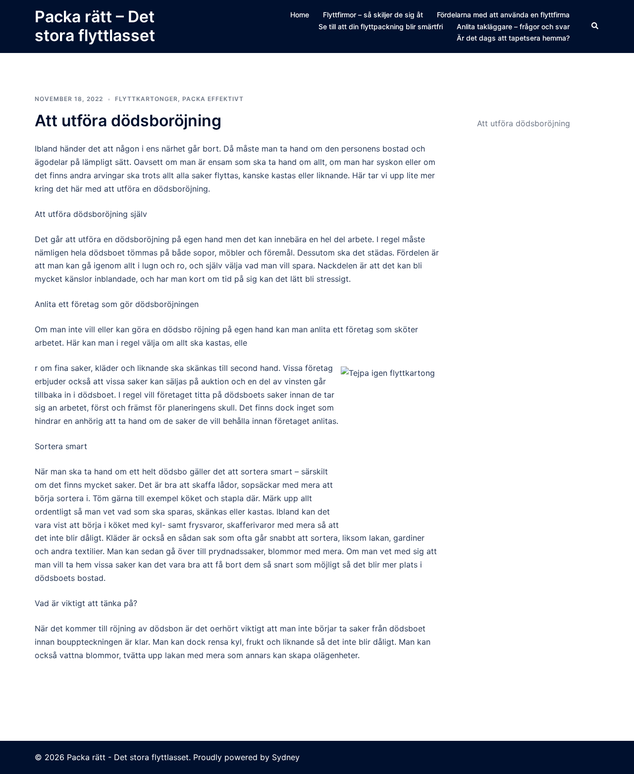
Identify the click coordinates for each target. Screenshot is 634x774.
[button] (595, 26)
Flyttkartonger (146, 99)
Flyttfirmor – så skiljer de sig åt (373, 14)
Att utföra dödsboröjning (128, 120)
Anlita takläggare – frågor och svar (513, 26)
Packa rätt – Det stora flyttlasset (95, 26)
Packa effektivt (213, 99)
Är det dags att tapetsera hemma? (513, 38)
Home (299, 14)
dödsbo (172, 471)
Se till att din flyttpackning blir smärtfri (380, 26)
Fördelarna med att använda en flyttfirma (503, 14)
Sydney (286, 757)
